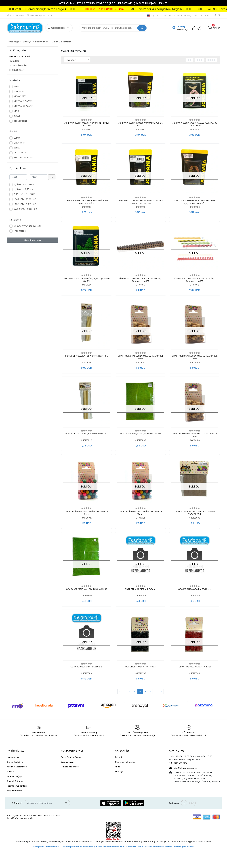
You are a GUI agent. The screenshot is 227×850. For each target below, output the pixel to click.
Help (196, 15)
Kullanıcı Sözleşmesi (17, 766)
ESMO (17, 137)
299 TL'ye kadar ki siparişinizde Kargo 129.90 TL (135, 9)
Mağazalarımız (14, 790)
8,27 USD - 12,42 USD (25, 194)
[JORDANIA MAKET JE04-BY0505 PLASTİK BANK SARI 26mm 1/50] (86, 169)
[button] (214, 28)
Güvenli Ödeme (15, 781)
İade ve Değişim (15, 776)
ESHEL (17, 86)
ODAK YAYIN (20, 152)
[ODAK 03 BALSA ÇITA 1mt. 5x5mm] (86, 635)
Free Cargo (20, 230)
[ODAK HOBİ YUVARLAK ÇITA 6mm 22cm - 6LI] (86, 325)
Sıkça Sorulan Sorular (71, 757)
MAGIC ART (20, 96)
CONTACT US (176, 750)
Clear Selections (32, 240)
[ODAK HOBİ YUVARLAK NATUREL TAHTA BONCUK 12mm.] (194, 325)
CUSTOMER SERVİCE (72, 750)
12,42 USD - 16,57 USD (25, 199)
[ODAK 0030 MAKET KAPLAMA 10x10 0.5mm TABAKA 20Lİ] (194, 480)
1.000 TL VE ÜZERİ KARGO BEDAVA (77, 9)
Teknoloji (119, 757)
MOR (16, 111)
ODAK (17, 116)
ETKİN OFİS (19, 142)
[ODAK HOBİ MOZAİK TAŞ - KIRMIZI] (194, 635)
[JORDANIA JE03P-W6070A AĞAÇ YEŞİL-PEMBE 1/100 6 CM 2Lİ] (194, 92)
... (124, 691)
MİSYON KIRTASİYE (23, 106)
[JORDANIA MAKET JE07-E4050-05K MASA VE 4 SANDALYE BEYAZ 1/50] (140, 169)
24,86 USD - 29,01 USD (25, 209)
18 (161, 691)
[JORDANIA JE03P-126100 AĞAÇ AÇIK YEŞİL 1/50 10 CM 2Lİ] (86, 247)
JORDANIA (19, 91)
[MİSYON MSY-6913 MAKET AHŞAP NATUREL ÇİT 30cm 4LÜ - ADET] (140, 247)
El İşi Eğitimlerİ (16, 69)
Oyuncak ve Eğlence (125, 761)
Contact (205, 15)
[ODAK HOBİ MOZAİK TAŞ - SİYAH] (140, 635)
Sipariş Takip (67, 761)
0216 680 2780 (180, 763)
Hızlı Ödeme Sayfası (17, 785)
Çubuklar (14, 60)
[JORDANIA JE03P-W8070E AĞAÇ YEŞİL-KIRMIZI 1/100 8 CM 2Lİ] (86, 92)
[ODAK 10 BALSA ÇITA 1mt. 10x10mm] (194, 558)
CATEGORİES (122, 750)
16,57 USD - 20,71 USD (25, 204)
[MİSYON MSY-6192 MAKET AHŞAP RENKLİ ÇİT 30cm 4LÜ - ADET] (194, 247)
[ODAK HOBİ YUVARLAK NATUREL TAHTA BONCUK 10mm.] (194, 402)
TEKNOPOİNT (20, 121)
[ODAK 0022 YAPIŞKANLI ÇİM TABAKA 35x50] (86, 558)
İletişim (10, 771)
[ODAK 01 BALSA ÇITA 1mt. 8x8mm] (140, 558)
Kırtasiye (119, 771)
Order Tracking (184, 15)
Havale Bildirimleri (70, 766)
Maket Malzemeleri (19, 56)
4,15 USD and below (24, 184)
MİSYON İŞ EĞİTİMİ (23, 101)
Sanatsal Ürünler (18, 65)
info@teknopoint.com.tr (185, 768)
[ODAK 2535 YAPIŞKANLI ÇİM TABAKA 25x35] (140, 402)
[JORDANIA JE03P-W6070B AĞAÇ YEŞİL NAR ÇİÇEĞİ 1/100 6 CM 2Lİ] (194, 169)
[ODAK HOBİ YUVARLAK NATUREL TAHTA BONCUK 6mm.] (140, 325)
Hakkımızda (13, 757)
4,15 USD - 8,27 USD (24, 189)
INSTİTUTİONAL (15, 750)
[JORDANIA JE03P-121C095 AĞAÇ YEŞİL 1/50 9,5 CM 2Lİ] (140, 92)
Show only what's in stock (27, 225)
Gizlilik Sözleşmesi (16, 761)
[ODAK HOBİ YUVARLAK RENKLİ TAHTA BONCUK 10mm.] (140, 480)
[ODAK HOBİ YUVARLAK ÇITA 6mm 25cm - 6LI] (86, 402)
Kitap (117, 766)
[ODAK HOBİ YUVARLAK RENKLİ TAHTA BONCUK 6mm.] (86, 480)
